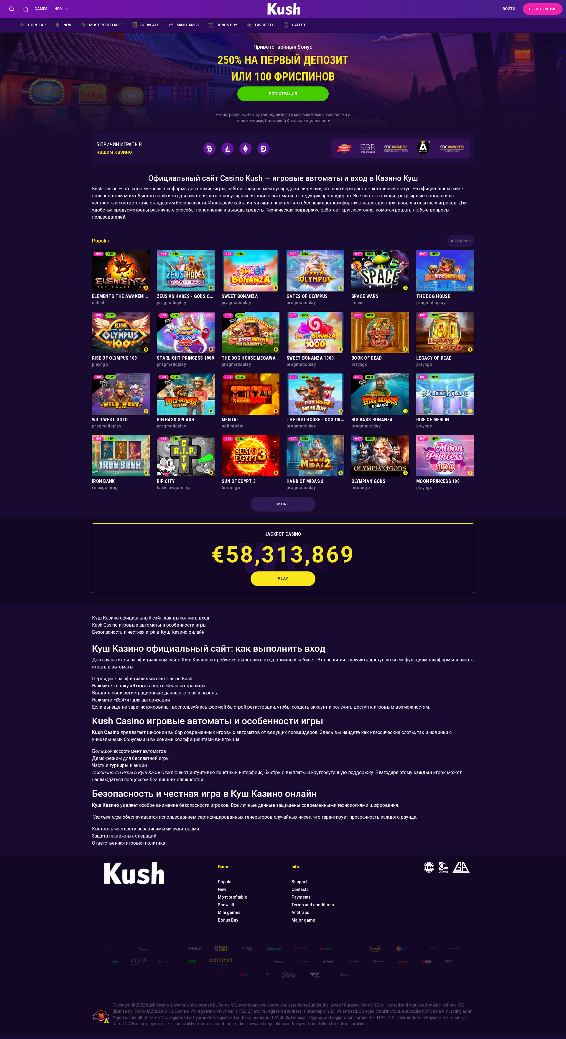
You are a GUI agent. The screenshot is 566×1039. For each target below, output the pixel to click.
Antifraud (301, 912)
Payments (301, 897)
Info (57, 8)
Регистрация (283, 93)
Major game (303, 920)
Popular (37, 25)
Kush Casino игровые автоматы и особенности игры (149, 625)
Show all (149, 25)
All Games (461, 241)
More (283, 504)
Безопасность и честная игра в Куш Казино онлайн (148, 632)
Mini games (188, 25)
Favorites (264, 25)
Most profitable (106, 25)
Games (40, 8)
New (67, 25)
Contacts (300, 889)
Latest (299, 25)
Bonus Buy (226, 25)
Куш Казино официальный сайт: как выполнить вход (150, 618)
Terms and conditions (313, 904)
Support (299, 881)
